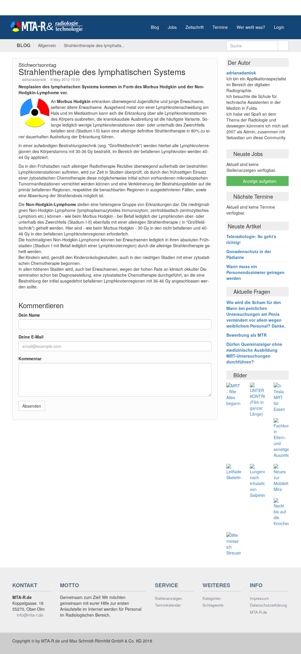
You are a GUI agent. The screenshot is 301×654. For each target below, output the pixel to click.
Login (279, 27)
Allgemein (47, 45)
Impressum (259, 598)
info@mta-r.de (30, 615)
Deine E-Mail (31, 337)
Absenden (31, 406)
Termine (220, 27)
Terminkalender (168, 605)
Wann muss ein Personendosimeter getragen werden (255, 272)
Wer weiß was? (251, 27)
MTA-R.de (258, 612)
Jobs (172, 27)
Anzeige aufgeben (259, 181)
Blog (155, 27)
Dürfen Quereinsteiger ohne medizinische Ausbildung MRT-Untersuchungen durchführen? (254, 353)
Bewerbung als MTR (246, 335)
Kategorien (212, 598)
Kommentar (30, 358)
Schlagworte (213, 605)
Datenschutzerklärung (268, 605)
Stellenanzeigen (168, 598)
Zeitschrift (194, 27)
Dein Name (29, 315)
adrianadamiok (34, 79)
